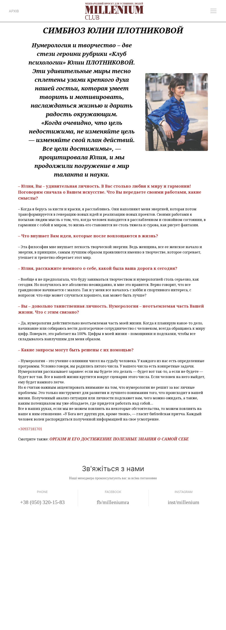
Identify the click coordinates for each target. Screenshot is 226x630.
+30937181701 (30, 428)
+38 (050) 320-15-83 (42, 502)
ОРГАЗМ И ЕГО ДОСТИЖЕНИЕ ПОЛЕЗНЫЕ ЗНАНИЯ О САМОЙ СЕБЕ (119, 439)
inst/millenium (183, 502)
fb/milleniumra (113, 502)
